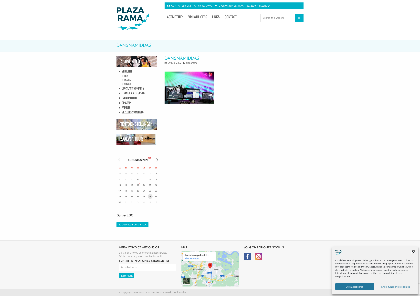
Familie (126, 107)
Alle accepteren (355, 286)
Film (126, 75)
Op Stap (126, 103)
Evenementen (129, 98)
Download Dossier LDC (134, 224)
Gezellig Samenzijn (133, 112)
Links (216, 17)
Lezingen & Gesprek (133, 93)
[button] (413, 252)
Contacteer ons (181, 5)
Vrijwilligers (197, 17)
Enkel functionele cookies (395, 286)
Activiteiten (175, 17)
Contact (231, 17)
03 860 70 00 (205, 5)
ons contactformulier (152, 256)
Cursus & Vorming (133, 88)
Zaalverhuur (131, 139)
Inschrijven (127, 275)
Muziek (127, 79)
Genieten (127, 71)
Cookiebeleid (180, 292)
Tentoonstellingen (136, 124)
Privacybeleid (163, 292)
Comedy (127, 83)
